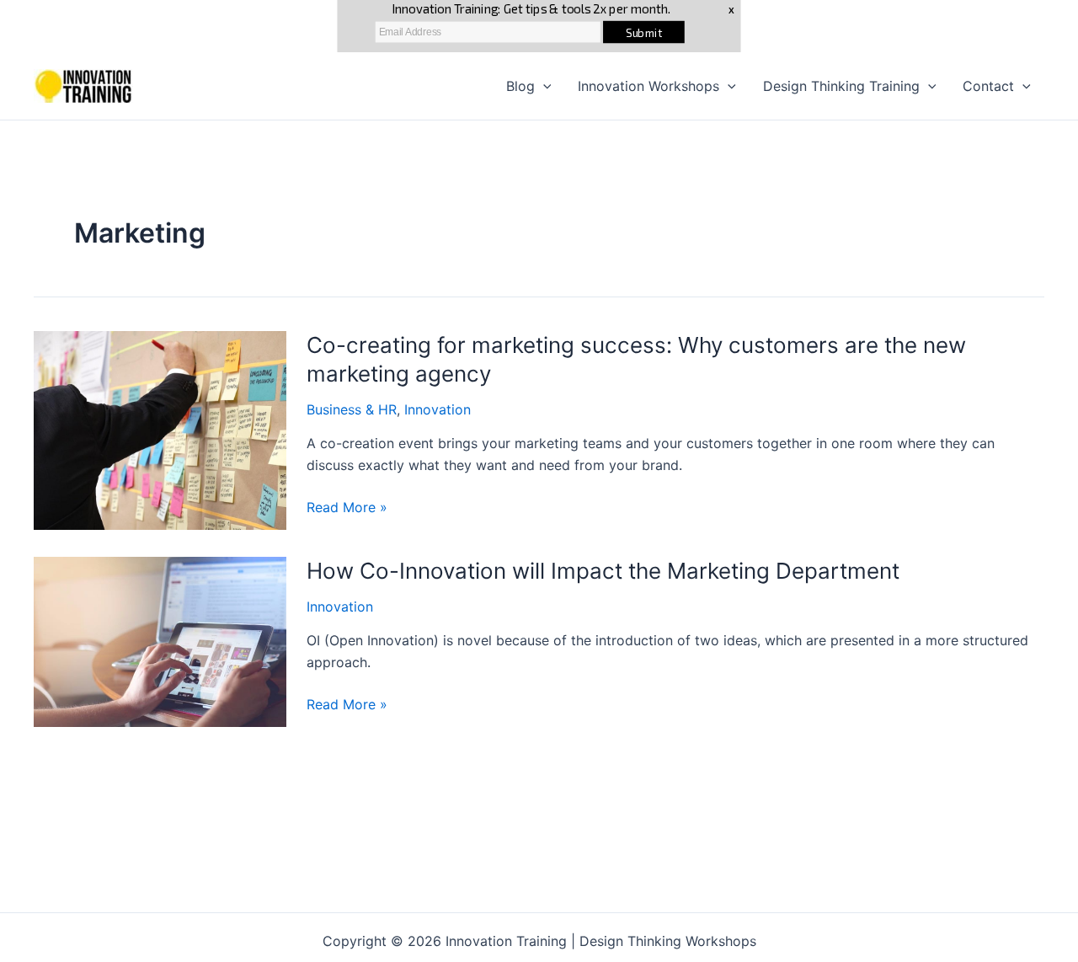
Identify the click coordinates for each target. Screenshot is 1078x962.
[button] (543, 86)
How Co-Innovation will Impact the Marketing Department (603, 571)
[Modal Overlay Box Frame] (538, 26)
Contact (988, 85)
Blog (520, 85)
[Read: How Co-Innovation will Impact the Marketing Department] (160, 640)
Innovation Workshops (648, 85)
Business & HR (352, 409)
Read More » (347, 508)
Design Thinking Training (841, 85)
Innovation (437, 409)
